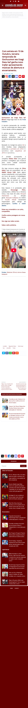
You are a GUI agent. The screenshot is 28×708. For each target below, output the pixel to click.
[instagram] (13, 1)
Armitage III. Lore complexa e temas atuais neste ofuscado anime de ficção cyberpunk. (16, 497)
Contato (17, 588)
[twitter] (11, 1)
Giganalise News (12, 346)
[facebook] (15, 1)
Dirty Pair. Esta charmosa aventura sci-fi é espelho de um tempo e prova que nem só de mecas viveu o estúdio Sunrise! (17, 505)
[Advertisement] (14, 35)
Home (11, 588)
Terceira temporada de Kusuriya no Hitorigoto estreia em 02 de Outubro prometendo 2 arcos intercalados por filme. (17, 416)
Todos (14, 348)
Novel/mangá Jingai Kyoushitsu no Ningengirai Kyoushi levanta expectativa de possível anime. (17, 566)
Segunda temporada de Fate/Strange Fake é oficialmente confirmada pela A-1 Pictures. (17, 517)
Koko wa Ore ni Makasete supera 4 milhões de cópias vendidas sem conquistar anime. (17, 574)
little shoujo (20, 346)
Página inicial (5, 12)
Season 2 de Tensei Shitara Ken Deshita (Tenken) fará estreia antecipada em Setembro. (17, 408)
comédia (10, 12)
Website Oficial (12, 272)
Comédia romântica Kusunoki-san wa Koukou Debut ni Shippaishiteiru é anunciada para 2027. (17, 526)
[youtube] (18, 1)
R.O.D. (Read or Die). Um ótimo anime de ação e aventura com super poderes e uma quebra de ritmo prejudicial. (17, 477)
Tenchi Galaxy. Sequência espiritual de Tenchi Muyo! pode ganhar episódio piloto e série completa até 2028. (17, 543)
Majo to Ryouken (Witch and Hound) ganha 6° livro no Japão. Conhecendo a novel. (17, 582)
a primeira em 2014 (16, 149)
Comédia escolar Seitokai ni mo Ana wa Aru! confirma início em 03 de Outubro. (17, 400)
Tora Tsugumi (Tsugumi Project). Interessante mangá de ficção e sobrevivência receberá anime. (17, 534)
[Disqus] (13, 323)
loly (3, 348)
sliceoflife (9, 348)
